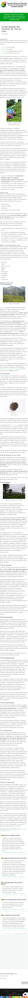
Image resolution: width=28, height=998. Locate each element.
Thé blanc (4, 53)
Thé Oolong (4, 51)
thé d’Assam (14, 425)
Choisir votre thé (4, 976)
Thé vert (3, 47)
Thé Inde (4, 34)
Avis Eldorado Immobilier (14, 994)
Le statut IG (15, 331)
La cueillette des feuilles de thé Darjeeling (13, 368)
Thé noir (3, 49)
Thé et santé (3, 978)
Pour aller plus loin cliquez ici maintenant (13, 852)
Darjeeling (3, 307)
